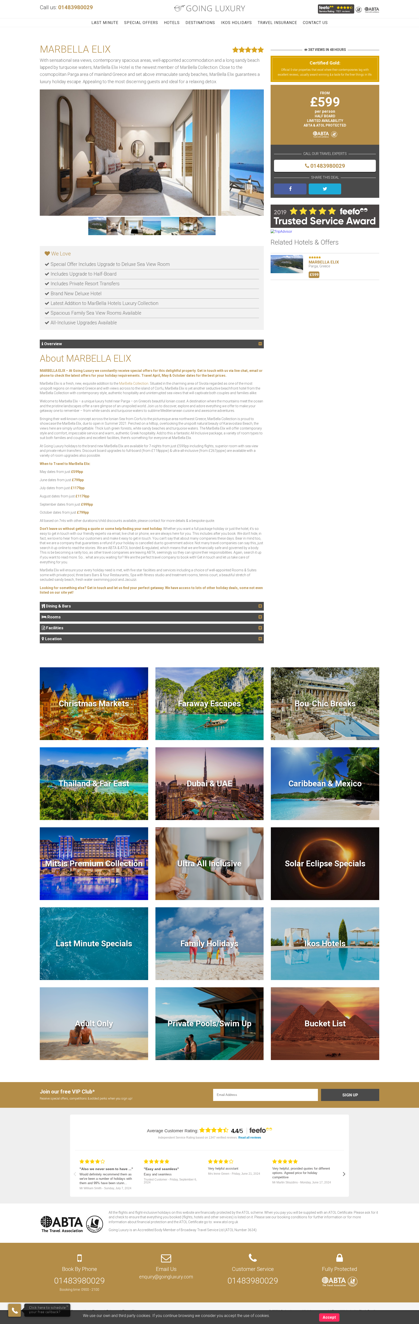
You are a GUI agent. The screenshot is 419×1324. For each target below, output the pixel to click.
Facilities (54, 627)
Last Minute (104, 22)
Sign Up (350, 1095)
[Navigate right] (344, 1174)
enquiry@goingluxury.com (166, 1277)
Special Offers (141, 22)
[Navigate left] (75, 1174)
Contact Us (315, 22)
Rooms (53, 616)
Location (53, 638)
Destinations (200, 22)
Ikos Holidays (236, 22)
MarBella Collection (133, 383)
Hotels (172, 22)
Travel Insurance (277, 22)
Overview (52, 343)
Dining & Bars (58, 606)
